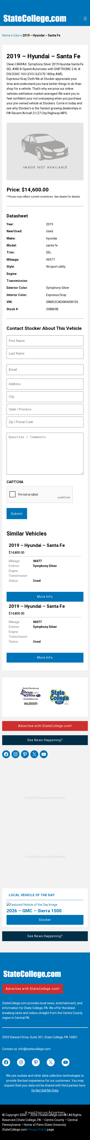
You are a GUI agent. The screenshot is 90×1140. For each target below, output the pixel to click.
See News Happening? (45, 740)
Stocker (45, 919)
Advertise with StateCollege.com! (45, 726)
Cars (16, 35)
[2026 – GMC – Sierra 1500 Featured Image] (32, 904)
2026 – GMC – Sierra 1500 (34, 910)
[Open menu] (85, 18)
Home (6, 35)
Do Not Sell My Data (44, 1090)
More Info (45, 596)
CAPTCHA (15, 482)
